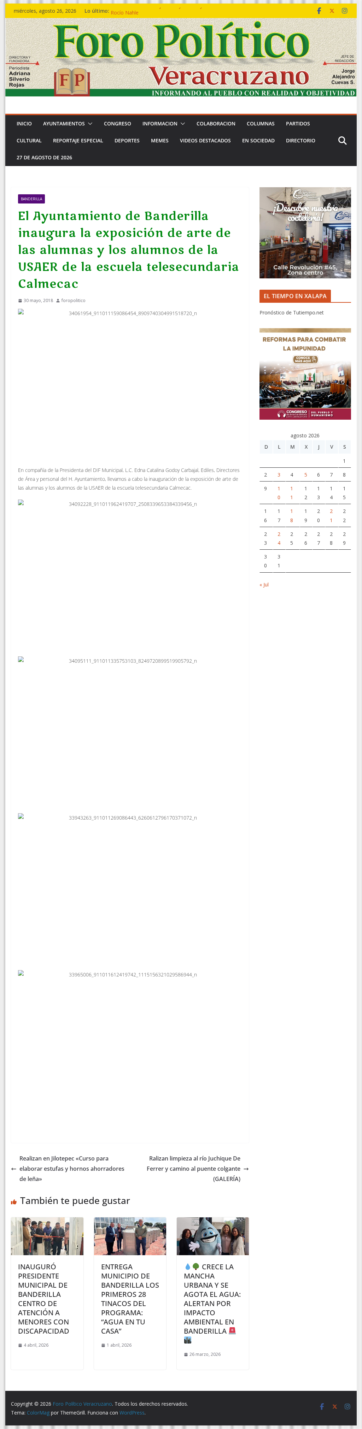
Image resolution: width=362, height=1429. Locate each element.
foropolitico (74, 300)
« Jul (264, 584)
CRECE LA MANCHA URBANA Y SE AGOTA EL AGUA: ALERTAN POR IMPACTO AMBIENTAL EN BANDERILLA (212, 1299)
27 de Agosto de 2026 (44, 157)
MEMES (160, 140)
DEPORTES (127, 140)
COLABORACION (216, 123)
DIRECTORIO (300, 140)
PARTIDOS (298, 123)
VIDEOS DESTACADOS (205, 140)
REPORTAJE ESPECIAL (78, 140)
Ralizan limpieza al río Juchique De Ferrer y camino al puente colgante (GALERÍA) (193, 1169)
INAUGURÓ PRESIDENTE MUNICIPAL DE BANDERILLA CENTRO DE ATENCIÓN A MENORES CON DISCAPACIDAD (43, 1299)
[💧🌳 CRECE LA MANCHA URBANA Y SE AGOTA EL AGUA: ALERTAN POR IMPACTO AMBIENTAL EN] (213, 1222)
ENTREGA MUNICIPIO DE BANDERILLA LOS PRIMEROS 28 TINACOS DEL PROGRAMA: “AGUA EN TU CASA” (130, 1299)
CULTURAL (29, 140)
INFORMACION (159, 123)
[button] (89, 124)
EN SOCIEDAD (258, 140)
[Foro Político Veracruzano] (180, 23)
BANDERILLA (31, 198)
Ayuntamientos (64, 123)
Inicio (24, 123)
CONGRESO (117, 123)
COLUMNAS (261, 123)
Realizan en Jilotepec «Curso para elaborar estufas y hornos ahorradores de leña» (71, 1169)
